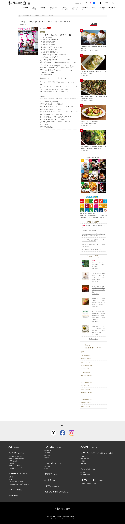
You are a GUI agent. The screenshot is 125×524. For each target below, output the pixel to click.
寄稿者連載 (11, 463)
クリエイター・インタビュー (16, 465)
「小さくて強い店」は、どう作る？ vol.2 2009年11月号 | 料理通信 (38, 15)
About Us (78, 3)
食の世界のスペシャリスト (16, 456)
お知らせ (83, 461)
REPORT (46, 468)
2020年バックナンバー (86, 358)
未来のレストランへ (49, 455)
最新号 (82, 352)
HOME (25, 7)
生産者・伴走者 (13, 461)
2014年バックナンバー (86, 379)
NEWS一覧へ (93, 339)
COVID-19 (47, 457)
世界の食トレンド (13, 477)
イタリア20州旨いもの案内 (16, 481)
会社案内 (83, 456)
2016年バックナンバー (86, 372)
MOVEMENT (47, 450)
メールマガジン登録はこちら (88, 483)
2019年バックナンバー (86, 362)
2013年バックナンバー (86, 382)
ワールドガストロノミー (51, 452)
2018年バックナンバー (86, 365)
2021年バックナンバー (86, 355)
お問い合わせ (84, 463)
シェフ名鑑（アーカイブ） (16, 468)
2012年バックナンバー (86, 385)
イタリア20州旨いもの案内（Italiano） (19, 484)
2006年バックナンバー (86, 406)
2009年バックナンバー (86, 396)
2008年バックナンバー (86, 399)
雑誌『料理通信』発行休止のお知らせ (91, 249)
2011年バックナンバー (86, 389)
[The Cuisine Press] (19, 2)
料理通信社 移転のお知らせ (89, 230)
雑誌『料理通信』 (85, 458)
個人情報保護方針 (85, 474)
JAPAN (10, 479)
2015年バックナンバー (86, 375)
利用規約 (83, 472)
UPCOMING (47, 466)
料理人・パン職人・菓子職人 (16, 458)
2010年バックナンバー (86, 392)
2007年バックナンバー (86, 402)
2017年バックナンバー (86, 369)
